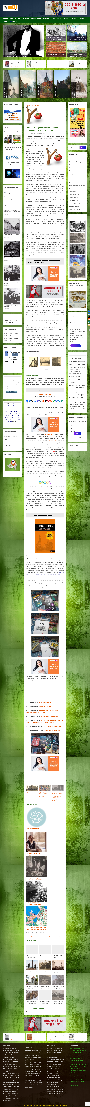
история (75, 394)
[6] (46, 369)
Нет (72, 428)
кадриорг (80, 397)
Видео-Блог (12, 18)
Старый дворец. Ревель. (16, 63)
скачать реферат (74, 408)
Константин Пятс (74, 367)
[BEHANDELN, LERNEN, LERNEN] (77, 272)
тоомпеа (82, 408)
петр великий (81, 402)
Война (75, 361)
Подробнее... (15, 421)
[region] (12, 139)
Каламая (6, 21)
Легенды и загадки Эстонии (77, 182)
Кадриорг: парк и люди (37, 1036)
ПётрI (78, 371)
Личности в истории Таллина (16, 66)
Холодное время (72, 387)
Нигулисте (71, 371)
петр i (76, 402)
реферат (75, 406)
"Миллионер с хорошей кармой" (50, 716)
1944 (72, 358)
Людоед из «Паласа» (31, 792)
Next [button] (19, 138)
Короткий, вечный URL (32, 105)
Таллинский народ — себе (81, 1036)
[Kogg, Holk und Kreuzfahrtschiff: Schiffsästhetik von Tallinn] (77, 249)
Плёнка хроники (73, 197)
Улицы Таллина (80, 385)
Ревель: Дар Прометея (81, 63)
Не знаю (73, 431)
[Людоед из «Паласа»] (32, 788)
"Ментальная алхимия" (45, 702)
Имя (75, 316)
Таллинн (72, 383)
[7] (47, 369)
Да (71, 425)
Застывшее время (81, 361)
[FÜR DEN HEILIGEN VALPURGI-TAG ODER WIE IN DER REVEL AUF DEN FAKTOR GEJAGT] (77, 226)
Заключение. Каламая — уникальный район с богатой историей (76, 1060)
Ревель (72, 376)
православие (7, 445)
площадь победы (76, 404)
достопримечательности (11, 436)
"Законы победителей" (45, 706)
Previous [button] (6, 138)
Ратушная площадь (75, 373)
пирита (71, 404)
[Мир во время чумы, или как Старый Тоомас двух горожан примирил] (45, 788)
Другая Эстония (73, 165)
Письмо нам (73, 18)
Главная (5, 18)
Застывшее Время (57, 66)
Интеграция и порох (33, 932)
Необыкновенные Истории (76, 369)
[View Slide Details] (8, 139)
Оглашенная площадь (48, 18)
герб (5, 439)
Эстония (78, 387)
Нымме (75, 371)
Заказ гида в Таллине (62, 18)
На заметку (41, 932)
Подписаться (75, 345)
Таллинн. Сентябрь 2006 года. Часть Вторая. (58, 63)
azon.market (48, 434)
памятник (71, 402)
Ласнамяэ (82, 367)
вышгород (71, 394)
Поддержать (81, 18)
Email (75, 322)
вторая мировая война (77, 392)
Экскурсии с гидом (74, 209)
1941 (70, 358)
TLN (37, 133)
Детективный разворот (75, 162)
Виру (70, 361)
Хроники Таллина (37, 65)
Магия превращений (23, 18)
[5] (45, 369)
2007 (81, 358)
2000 (78, 358)
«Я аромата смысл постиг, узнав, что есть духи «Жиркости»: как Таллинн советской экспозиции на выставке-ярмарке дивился (57, 796)
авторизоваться (57, 1012)
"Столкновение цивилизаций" (52, 726)
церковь (70, 410)
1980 (76, 358)
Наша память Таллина (75, 194)
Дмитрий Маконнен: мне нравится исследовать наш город (59, 1036)
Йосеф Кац (72, 364)
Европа (71, 168)
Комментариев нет (44, 133)
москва (6, 448)
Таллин (77, 379)
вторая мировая (78, 389)
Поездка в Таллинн (74, 200)
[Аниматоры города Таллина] (66, 8)
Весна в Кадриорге (38, 63)
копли (6, 442)
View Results (77, 437)
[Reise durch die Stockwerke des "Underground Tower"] (77, 260)
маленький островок (79, 400)
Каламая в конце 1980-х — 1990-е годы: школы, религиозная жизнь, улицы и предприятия (12, 259)
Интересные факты (74, 176)
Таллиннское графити (75, 203)
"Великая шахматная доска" (51, 730)
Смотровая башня (36, 18)
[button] (27, 401)
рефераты (81, 406)
